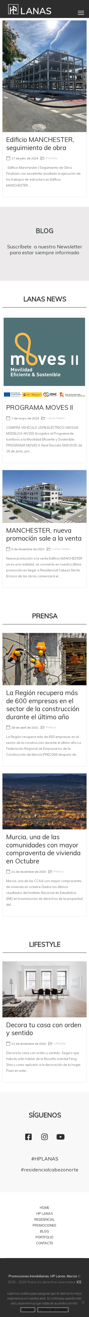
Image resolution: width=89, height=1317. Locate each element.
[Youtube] (60, 1136)
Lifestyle (60, 1043)
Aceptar (27, 1310)
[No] (82, 1302)
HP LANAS (44, 1213)
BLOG (44, 1231)
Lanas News (55, 418)
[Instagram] (44, 1136)
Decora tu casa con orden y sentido (43, 1029)
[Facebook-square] (28, 1136)
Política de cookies (53, 1310)
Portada (51, 158)
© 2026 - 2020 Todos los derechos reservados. (44, 1279)
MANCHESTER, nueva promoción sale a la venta (44, 534)
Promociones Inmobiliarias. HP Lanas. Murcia (43, 1276)
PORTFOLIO (44, 1237)
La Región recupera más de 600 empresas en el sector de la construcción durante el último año (42, 705)
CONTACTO (44, 1243)
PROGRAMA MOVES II (39, 407)
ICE (79, 1282)
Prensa (51, 727)
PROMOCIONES (44, 1225)
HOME (44, 1208)
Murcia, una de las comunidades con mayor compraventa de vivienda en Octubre (43, 849)
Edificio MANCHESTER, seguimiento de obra (40, 144)
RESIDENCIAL (44, 1219)
